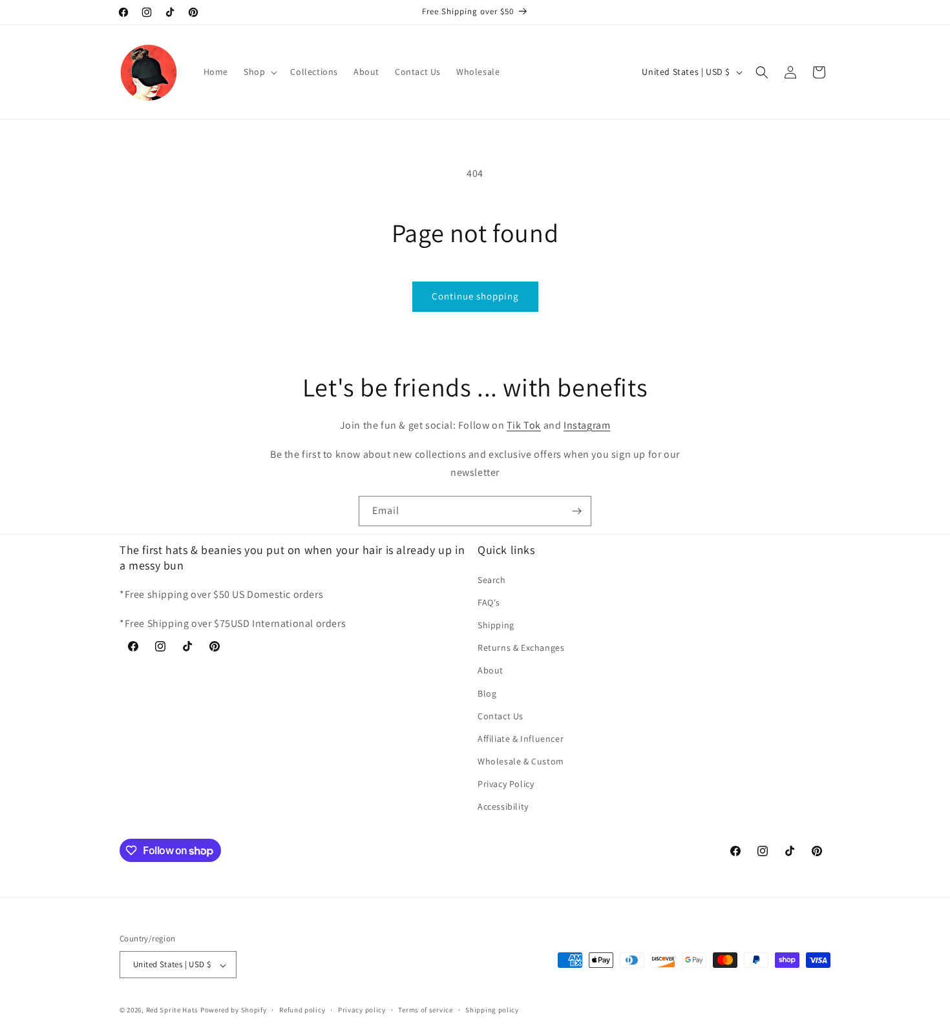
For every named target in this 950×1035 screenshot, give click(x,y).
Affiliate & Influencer (521, 738)
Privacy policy (362, 1009)
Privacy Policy (506, 784)
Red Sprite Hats (172, 1010)
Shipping (496, 624)
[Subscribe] (576, 511)
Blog (487, 693)
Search (492, 579)
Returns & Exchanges (521, 647)
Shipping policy (492, 1009)
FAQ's (489, 602)
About (490, 670)
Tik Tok (524, 425)
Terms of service (425, 1009)
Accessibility (503, 806)
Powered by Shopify (233, 1010)
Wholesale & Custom (521, 761)
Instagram (587, 425)
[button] (259, 71)
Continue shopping (475, 296)
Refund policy (302, 1009)
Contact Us (500, 715)
